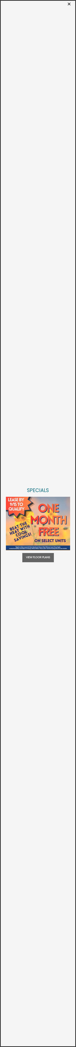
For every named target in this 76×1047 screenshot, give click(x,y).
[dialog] (38, 523)
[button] (38, 557)
